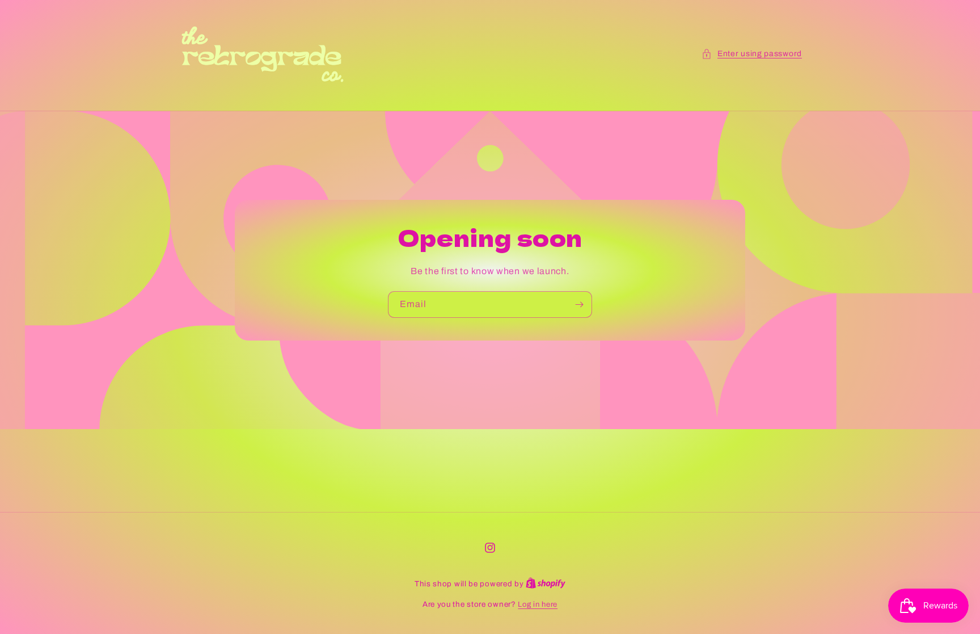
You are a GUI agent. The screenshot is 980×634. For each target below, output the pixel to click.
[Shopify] (545, 584)
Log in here (537, 604)
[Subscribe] (579, 304)
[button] (752, 54)
